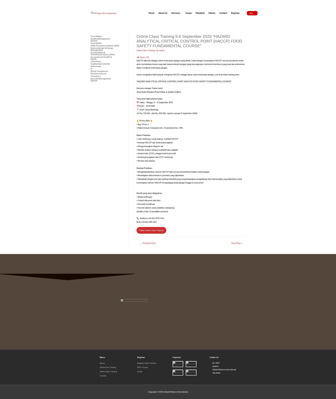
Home (151, 13)
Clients (211, 13)
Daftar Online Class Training (151, 230)
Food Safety (96, 36)
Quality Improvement (100, 64)
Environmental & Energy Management (102, 49)
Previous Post (148, 243)
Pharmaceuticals (99, 74)
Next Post (237, 243)
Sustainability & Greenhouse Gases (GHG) (103, 54)
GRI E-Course (142, 367)
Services (175, 13)
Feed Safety (96, 43)
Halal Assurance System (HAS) (105, 46)
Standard (200, 13)
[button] (176, 13)
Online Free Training (108, 367)
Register (235, 13)
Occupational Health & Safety (101, 58)
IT (91, 69)
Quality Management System (100, 40)
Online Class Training (145, 50)
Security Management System (101, 80)
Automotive (96, 66)
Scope (188, 13)
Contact (223, 13)
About (102, 363)
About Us (162, 13)
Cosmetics (95, 76)
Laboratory (96, 61)
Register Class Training (146, 363)
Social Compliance (99, 71)
